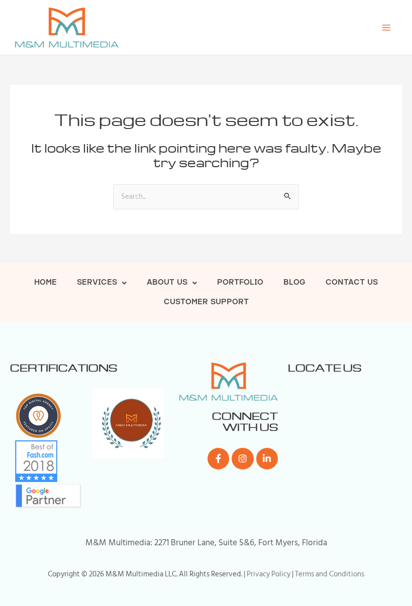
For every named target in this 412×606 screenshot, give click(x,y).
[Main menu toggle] (386, 27)
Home (45, 283)
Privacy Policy (268, 574)
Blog (294, 283)
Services (97, 283)
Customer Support (206, 302)
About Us (167, 283)
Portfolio (240, 283)
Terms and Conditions (329, 574)
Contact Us (352, 283)
